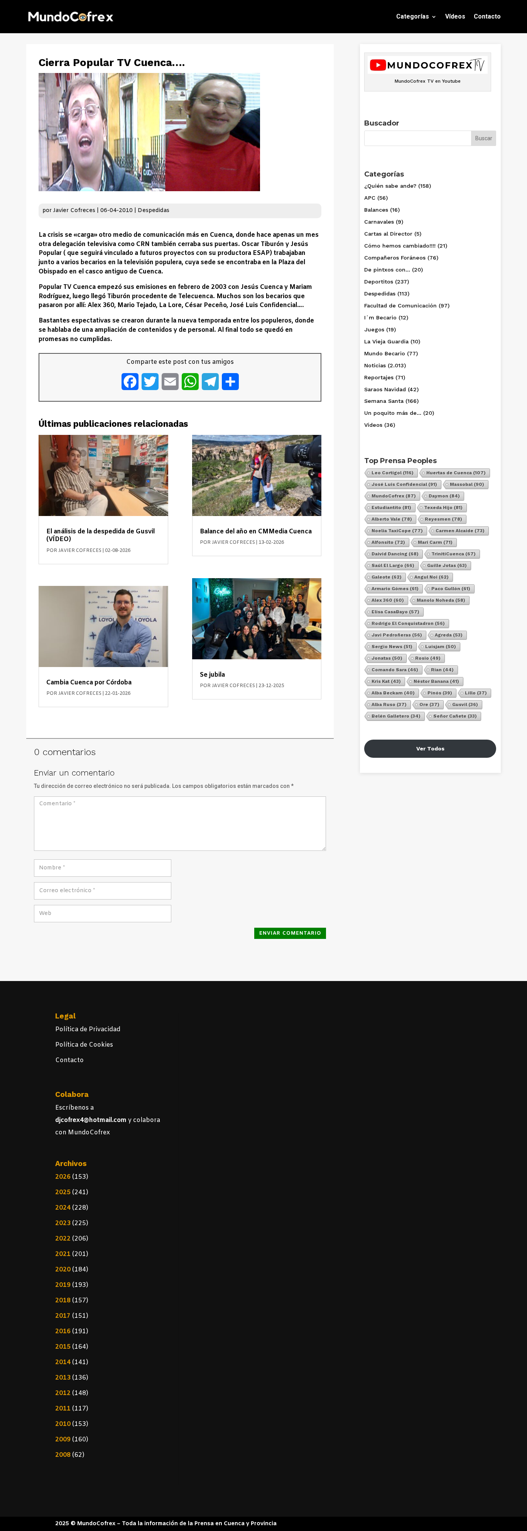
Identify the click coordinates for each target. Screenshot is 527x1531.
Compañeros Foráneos (395, 258)
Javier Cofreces (74, 210)
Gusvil (465, 704)
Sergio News (392, 646)
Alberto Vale (392, 519)
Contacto (487, 16)
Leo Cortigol (393, 472)
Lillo (476, 693)
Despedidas (153, 210)
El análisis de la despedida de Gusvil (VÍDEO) (100, 535)
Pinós (439, 693)
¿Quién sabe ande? (390, 186)
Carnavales (379, 222)
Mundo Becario (384, 353)
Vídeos (455, 16)
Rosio (428, 658)
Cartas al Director (388, 234)
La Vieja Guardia (386, 341)
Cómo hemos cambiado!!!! (400, 246)
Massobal (467, 484)
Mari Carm (435, 542)
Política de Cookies (84, 1045)
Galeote (387, 577)
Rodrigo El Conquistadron (408, 623)
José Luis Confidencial (404, 484)
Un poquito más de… (392, 413)
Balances (376, 210)
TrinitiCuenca (453, 554)
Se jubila (212, 675)
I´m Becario (380, 317)
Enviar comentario (290, 933)
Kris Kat (386, 681)
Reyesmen (443, 519)
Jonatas (387, 658)
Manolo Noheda (441, 600)
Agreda (449, 635)
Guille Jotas (447, 565)
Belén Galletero (396, 716)
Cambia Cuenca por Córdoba (89, 683)
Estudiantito (391, 507)
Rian (442, 669)
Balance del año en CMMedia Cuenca (256, 532)
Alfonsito (388, 542)
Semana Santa (384, 401)
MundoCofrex (394, 496)
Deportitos (378, 281)
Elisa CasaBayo (395, 611)
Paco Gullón (450, 588)
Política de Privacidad (87, 1029)
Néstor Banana (436, 681)
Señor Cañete (455, 716)
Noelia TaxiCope (397, 530)
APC (369, 198)
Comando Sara (395, 669)
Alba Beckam (393, 693)
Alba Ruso (389, 704)
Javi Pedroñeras (397, 635)
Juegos (374, 329)
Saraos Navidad (385, 389)
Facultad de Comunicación (400, 305)
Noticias (375, 365)
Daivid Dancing (395, 554)
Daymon (444, 496)
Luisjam (440, 646)
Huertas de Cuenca (456, 472)
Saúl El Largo (393, 565)
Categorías (412, 16)
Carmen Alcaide (460, 530)
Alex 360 (388, 600)
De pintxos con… (387, 269)
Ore (429, 704)
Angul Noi (431, 577)
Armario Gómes (395, 588)
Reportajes (379, 377)
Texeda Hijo (443, 507)
